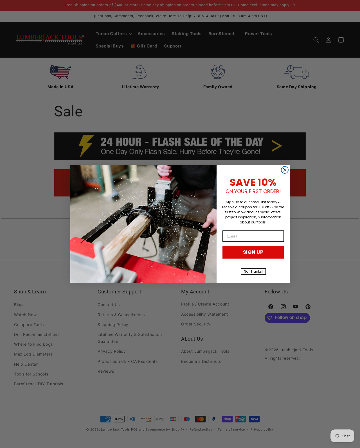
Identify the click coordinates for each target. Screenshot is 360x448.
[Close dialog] (284, 169)
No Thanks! (253, 271)
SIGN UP (253, 251)
